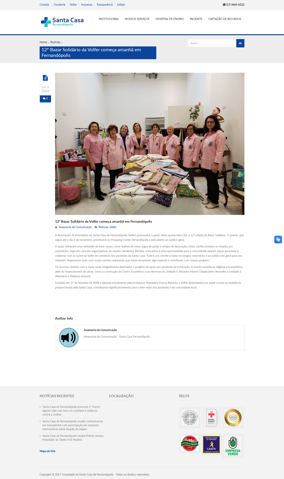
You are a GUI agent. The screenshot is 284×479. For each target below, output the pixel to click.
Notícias (55, 42)
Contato (44, 4)
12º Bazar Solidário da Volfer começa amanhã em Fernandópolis (103, 221)
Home (43, 42)
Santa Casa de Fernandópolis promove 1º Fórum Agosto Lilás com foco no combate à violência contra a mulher (71, 411)
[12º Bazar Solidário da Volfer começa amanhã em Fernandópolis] (45, 78)
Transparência (105, 4)
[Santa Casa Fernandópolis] (62, 22)
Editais (121, 4)
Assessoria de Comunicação (75, 227)
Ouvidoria (59, 4)
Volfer (73, 4)
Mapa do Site (47, 451)
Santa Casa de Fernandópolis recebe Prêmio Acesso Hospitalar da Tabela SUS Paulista (73, 438)
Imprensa (86, 4)
